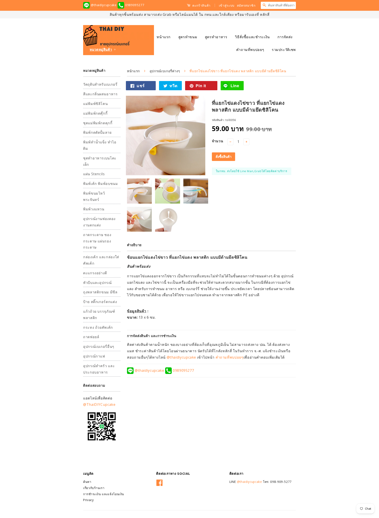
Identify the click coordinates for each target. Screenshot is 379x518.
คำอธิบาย (134, 245)
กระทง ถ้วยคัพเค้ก (98, 327)
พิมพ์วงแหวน (93, 209)
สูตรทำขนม (187, 36)
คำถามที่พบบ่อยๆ (250, 49)
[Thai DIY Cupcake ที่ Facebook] (159, 482)
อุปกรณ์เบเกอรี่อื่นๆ (98, 346)
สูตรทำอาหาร (216, 36)
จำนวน (217, 141)
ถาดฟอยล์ (91, 336)
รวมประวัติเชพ (284, 49)
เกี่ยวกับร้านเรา (94, 488)
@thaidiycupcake (104, 5)
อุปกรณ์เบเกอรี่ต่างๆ (165, 71)
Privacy (88, 500)
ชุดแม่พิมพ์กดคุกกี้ (98, 123)
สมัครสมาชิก (246, 5)
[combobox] (282, 5)
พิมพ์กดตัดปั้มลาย (97, 132)
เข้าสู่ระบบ (226, 5)
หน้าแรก (164, 36)
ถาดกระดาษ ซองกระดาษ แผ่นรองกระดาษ (97, 241)
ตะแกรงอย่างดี (95, 273)
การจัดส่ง (285, 36)
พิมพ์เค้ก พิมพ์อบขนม (100, 183)
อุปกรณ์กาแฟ (94, 356)
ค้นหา (87, 482)
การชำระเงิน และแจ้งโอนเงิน (103, 494)
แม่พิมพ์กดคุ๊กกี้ (95, 113)
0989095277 (134, 5)
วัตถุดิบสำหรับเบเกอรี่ (100, 84)
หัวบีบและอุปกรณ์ (97, 282)
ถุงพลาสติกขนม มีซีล (100, 292)
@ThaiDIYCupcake (99, 404)
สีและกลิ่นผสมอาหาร (100, 94)
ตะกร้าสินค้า (201, 5)
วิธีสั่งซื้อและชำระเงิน (252, 36)
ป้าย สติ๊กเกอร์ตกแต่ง (100, 301)
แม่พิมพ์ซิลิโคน (95, 103)
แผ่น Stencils (94, 173)
